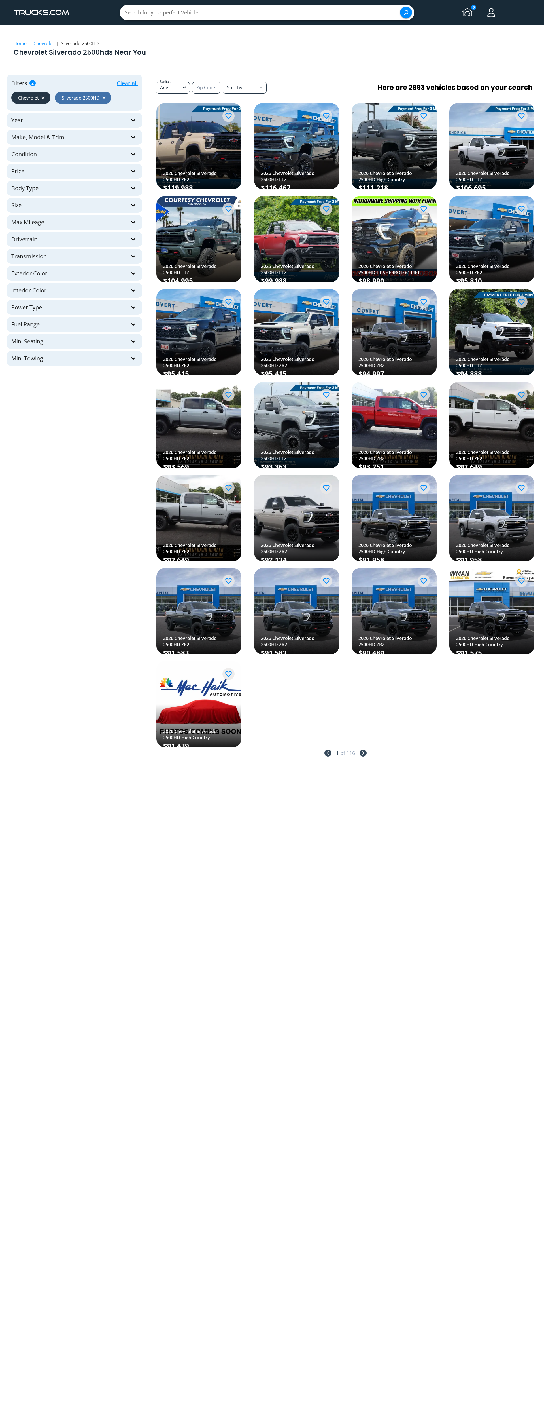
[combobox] (244, 87)
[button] (30, 98)
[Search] (406, 12)
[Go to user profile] (491, 12)
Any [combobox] (164, 88)
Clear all (127, 83)
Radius (165, 81)
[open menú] (514, 12)
